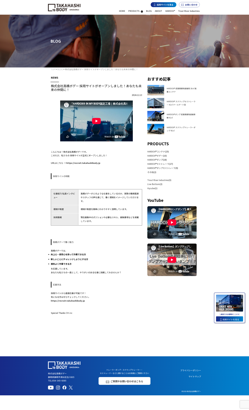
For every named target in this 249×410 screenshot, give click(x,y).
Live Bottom (153, 184)
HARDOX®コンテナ (156, 151)
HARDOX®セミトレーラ (158, 163)
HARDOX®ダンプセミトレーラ (161, 168)
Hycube (151, 188)
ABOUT (158, 10)
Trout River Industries (189, 10)
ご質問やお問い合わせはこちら (126, 381)
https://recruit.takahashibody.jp (83, 162)
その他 (150, 172)
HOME (122, 10)
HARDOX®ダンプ (155, 159)
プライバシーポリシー (190, 370)
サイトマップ (195, 376)
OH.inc (69, 312)
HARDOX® (170, 10)
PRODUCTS (134, 10)
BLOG (149, 10)
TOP (53, 69)
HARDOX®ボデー (155, 155)
